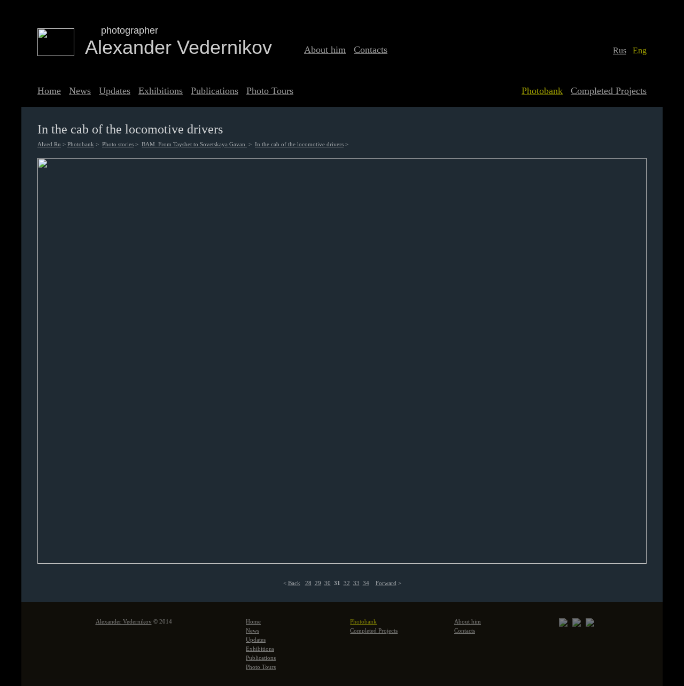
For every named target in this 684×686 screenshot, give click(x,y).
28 (308, 583)
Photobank (542, 90)
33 (356, 583)
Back (294, 583)
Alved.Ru (49, 144)
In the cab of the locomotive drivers (299, 144)
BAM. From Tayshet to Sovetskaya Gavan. (194, 144)
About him (325, 49)
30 (327, 583)
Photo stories (118, 144)
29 (318, 583)
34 (366, 583)
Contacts (370, 49)
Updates (114, 90)
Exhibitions (160, 90)
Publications (214, 90)
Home (49, 90)
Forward (386, 583)
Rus (619, 50)
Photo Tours (269, 90)
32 (347, 583)
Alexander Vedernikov (178, 47)
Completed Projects (609, 90)
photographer (129, 30)
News (80, 90)
